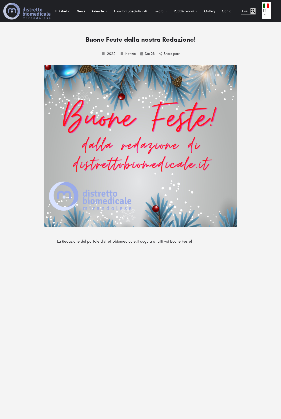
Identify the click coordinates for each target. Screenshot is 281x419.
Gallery (209, 11)
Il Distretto (62, 11)
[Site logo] (27, 11)
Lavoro (158, 11)
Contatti (228, 11)
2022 (111, 53)
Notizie (130, 53)
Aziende (98, 11)
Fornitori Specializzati (130, 11)
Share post (172, 53)
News (81, 11)
